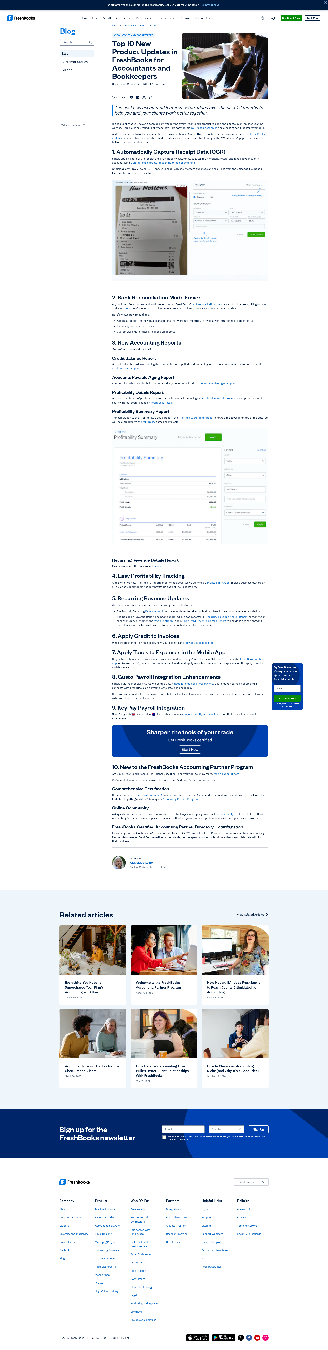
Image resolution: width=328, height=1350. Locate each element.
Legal (134, 1295)
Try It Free (312, 18)
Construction (138, 1270)
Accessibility (244, 1209)
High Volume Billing (106, 1291)
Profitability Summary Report (197, 417)
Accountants (138, 1262)
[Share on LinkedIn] (138, 97)
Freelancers (138, 1209)
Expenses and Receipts (109, 1217)
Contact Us (202, 18)
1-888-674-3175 (119, 1337)
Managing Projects (106, 1242)
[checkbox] (164, 1137)
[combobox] (77, 125)
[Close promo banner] (325, 2)
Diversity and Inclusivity (73, 1233)
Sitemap (207, 1225)
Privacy (241, 1217)
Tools (205, 1258)
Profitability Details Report (218, 398)
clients (128, 308)
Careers (64, 1225)
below (157, 566)
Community (226, 814)
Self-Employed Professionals (139, 1244)
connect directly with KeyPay (200, 714)
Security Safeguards (249, 1233)
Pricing (184, 18)
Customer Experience (72, 1217)
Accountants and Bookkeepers (133, 35)
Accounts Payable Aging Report (216, 383)
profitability (148, 421)
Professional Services (143, 1320)
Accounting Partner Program (180, 799)
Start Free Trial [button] (287, 698)
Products (88, 18)
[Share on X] (144, 97)
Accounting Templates (215, 1250)
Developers (173, 1242)
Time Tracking (103, 1233)
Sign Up (258, 1129)
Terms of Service (247, 1225)
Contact (64, 1250)
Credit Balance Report (125, 368)
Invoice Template (212, 1242)
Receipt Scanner (211, 1266)
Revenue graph (154, 611)
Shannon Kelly (141, 863)
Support (206, 1217)
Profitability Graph (218, 582)
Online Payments (105, 1258)
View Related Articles (250, 914)
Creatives (136, 1311)
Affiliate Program (176, 1225)
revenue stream (164, 621)
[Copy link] (150, 97)
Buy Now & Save (291, 18)
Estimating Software (107, 1250)
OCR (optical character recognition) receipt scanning (163, 162)
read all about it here (226, 773)
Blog (65, 53)
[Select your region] (262, 18)
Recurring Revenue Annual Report (226, 616)
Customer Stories (75, 61)
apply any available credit (199, 642)
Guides (67, 70)
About (63, 1209)
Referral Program (176, 1217)
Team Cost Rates (161, 402)
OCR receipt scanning (204, 128)
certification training (149, 795)
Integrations (173, 1209)
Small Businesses (115, 18)
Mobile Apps (102, 1274)
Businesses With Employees (140, 1231)
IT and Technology (141, 1287)
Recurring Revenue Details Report (205, 621)
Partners (142, 18)
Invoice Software (105, 1209)
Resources (163, 18)
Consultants (138, 1279)
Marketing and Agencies (145, 1303)
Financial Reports (105, 1266)
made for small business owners (193, 683)
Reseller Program (176, 1233)
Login (273, 18)
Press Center (67, 1242)
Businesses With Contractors (140, 1219)
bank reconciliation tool (206, 304)
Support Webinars (212, 1233)
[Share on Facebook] (132, 97)
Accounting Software (107, 1225)
